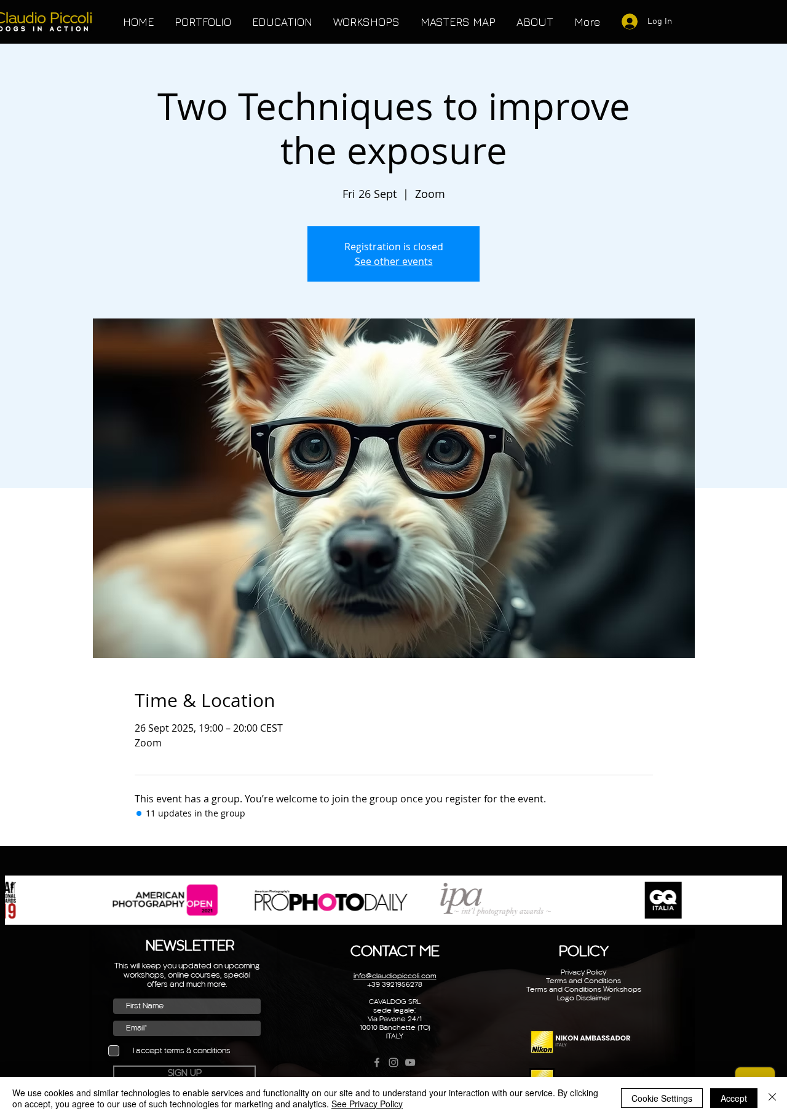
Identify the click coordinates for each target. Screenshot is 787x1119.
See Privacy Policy (367, 1103)
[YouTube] (410, 1062)
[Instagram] (393, 1062)
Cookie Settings (661, 1098)
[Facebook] (377, 1062)
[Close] (772, 1098)
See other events (394, 261)
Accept (734, 1098)
